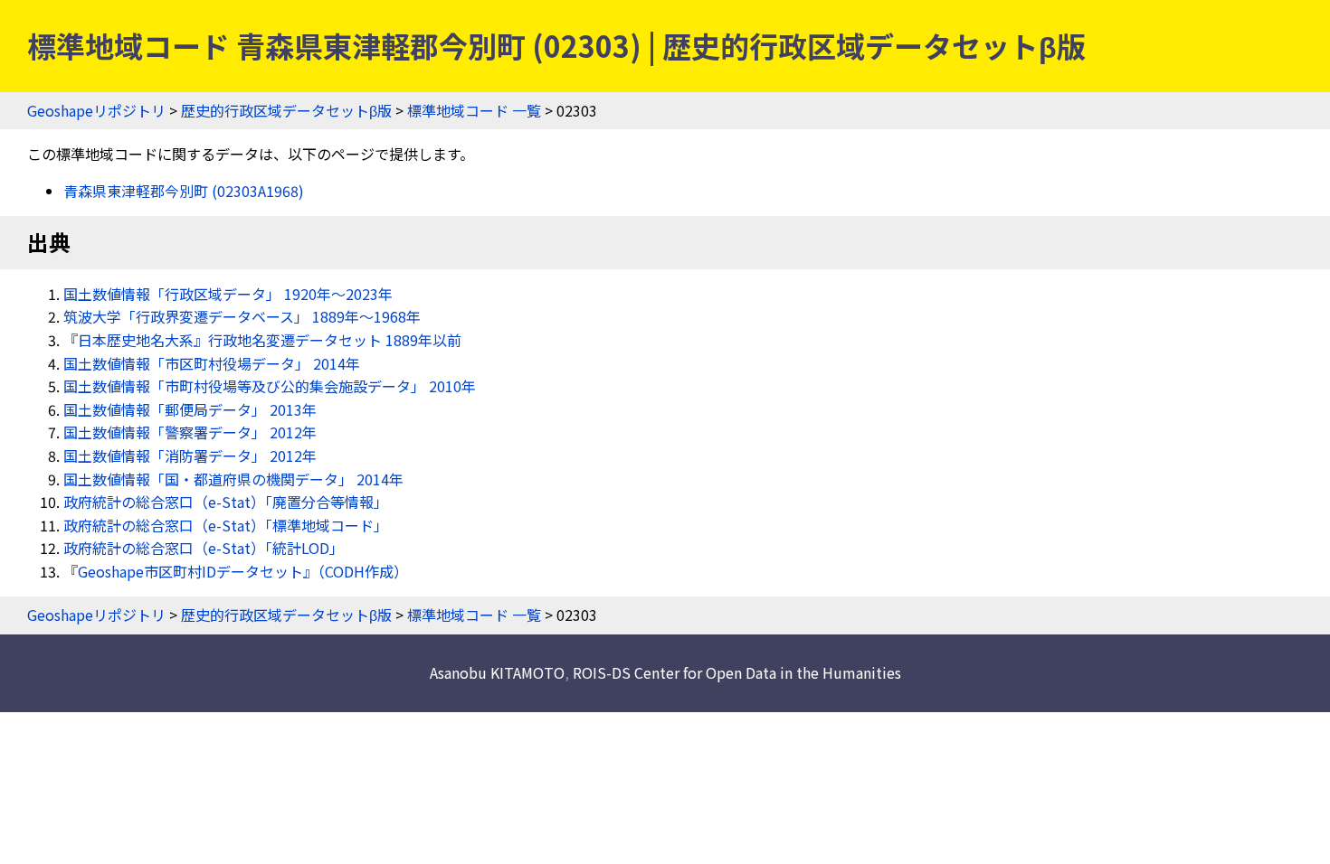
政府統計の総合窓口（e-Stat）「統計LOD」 (203, 548)
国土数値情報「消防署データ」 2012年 (190, 455)
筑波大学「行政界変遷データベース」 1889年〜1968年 (242, 316)
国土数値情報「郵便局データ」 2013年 (190, 409)
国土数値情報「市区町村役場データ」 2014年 (211, 363)
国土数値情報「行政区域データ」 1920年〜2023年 (228, 294)
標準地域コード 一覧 (474, 110)
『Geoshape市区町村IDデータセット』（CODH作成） (235, 571)
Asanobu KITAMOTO (497, 672)
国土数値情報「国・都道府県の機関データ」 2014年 (233, 479)
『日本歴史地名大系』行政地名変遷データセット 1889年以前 (262, 340)
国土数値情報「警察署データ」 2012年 (190, 432)
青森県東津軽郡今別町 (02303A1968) (183, 191)
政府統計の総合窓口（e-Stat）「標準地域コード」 (225, 525)
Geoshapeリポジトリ (96, 110)
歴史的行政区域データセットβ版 (286, 110)
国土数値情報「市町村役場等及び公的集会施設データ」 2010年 (269, 386)
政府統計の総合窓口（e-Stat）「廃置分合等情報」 (225, 501)
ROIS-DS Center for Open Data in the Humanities (737, 672)
